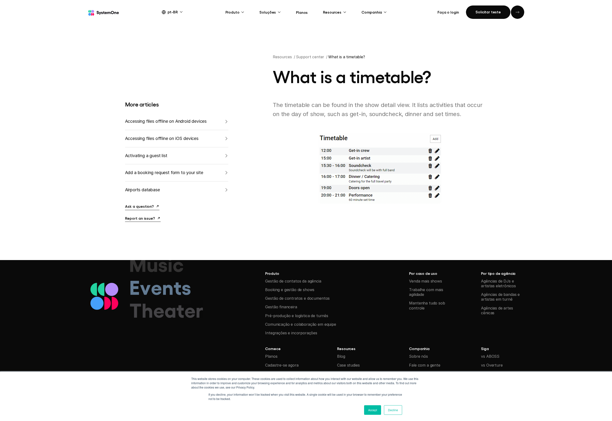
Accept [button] (372, 410)
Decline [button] (393, 410)
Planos (302, 12)
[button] (176, 12)
